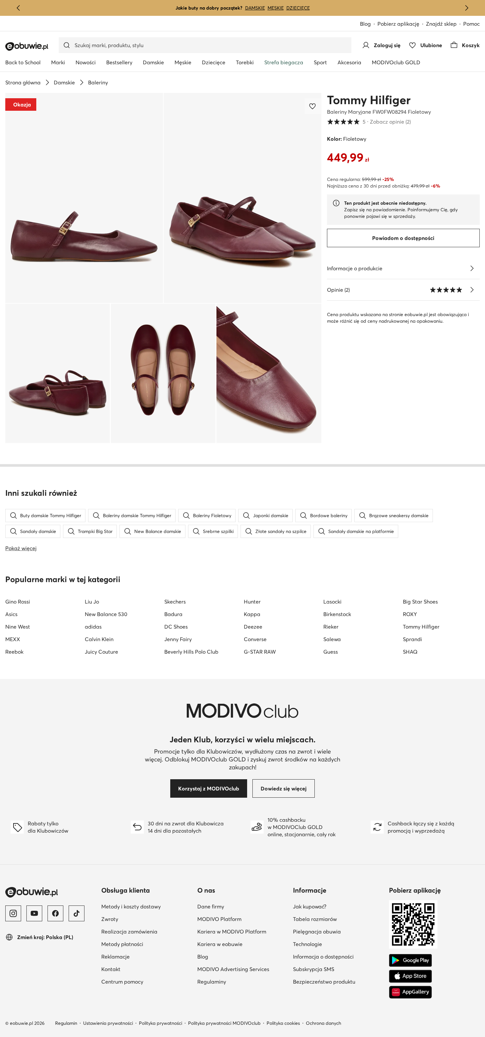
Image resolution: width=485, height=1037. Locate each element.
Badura (173, 614)
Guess (330, 651)
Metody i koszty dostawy (131, 906)
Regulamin (66, 1023)
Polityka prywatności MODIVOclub (224, 1023)
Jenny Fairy (178, 639)
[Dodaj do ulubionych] (313, 106)
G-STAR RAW (260, 651)
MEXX (12, 639)
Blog (365, 23)
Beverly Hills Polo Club (191, 651)
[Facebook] (55, 913)
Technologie (307, 944)
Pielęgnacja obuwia (317, 931)
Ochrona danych (323, 1023)
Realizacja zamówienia (129, 931)
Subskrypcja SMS (313, 969)
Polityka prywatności (160, 1023)
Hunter (252, 601)
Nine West (17, 626)
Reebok (14, 651)
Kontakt (110, 969)
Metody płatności (122, 944)
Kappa (252, 614)
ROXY (410, 614)
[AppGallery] (410, 992)
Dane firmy (210, 906)
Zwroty (109, 919)
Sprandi (412, 639)
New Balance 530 (106, 614)
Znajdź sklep (441, 23)
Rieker (331, 626)
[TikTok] (76, 913)
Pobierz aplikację (398, 23)
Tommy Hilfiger (368, 100)
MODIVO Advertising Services (233, 969)
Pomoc (471, 23)
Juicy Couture (101, 651)
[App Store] (410, 976)
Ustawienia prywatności (108, 1023)
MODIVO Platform (219, 919)
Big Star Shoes (420, 601)
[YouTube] (34, 913)
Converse (255, 639)
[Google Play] (410, 960)
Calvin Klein (99, 639)
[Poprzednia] (18, 8)
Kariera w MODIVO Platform (231, 931)
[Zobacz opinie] (472, 290)
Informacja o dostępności (323, 956)
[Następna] (466, 8)
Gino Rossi (17, 601)
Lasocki (332, 601)
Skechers (175, 601)
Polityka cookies (283, 1023)
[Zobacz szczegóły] (472, 268)
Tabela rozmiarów (315, 919)
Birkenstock (337, 614)
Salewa (332, 639)
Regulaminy (211, 981)
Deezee (253, 626)
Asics (11, 614)
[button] (84, 198)
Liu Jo (92, 601)
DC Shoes (176, 626)
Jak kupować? (309, 906)
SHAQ (410, 651)
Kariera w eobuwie (219, 944)
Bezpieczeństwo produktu (324, 981)
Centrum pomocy (122, 981)
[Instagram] (13, 913)
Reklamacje (115, 956)
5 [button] (369, 121)
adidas (93, 626)
